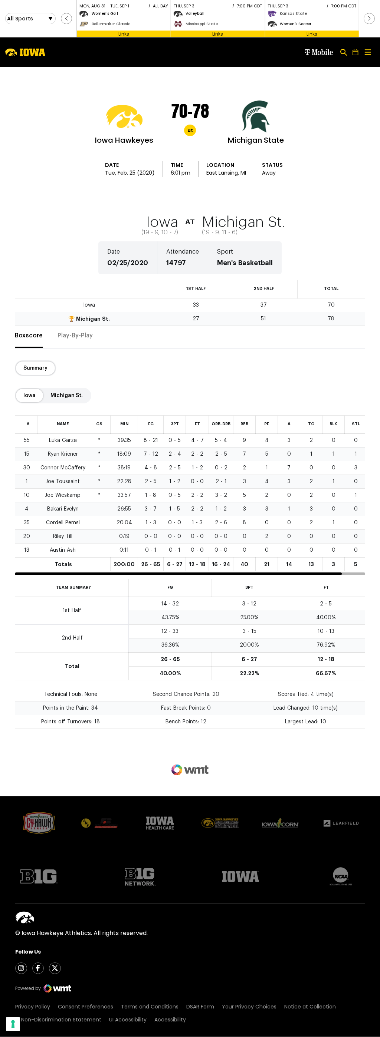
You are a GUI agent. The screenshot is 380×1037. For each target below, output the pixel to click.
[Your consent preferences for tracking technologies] (13, 1024)
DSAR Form (200, 1006)
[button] (66, 18)
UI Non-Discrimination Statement (58, 1019)
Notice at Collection (310, 1006)
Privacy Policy (32, 1006)
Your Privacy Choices (249, 1006)
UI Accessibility (128, 1019)
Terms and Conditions (149, 1006)
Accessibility (170, 1019)
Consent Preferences (85, 1006)
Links (123, 33)
